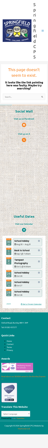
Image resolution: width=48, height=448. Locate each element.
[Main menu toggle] (42, 30)
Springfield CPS (35, 31)
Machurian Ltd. (24, 428)
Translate (20, 418)
